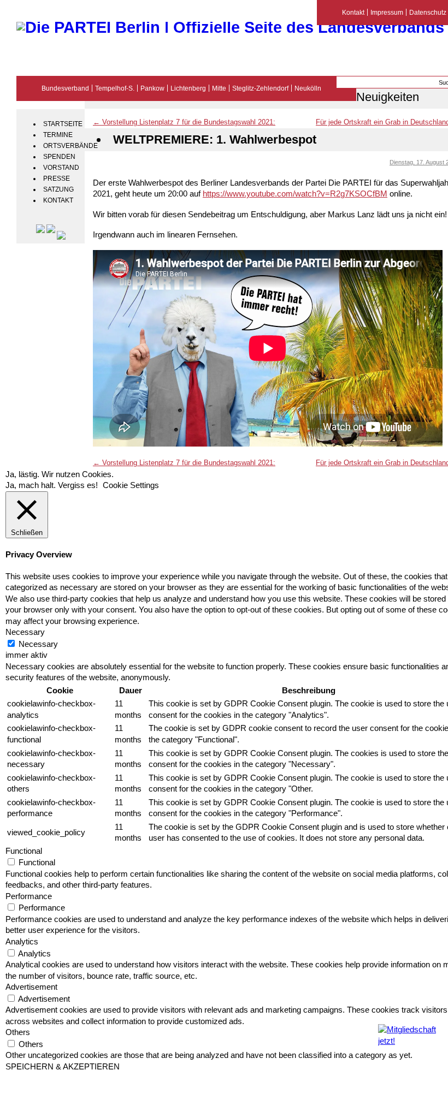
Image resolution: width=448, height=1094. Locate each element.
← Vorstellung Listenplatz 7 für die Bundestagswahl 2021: (184, 122)
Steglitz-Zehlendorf (260, 88)
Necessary (38, 644)
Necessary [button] (25, 632)
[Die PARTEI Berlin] (230, 27)
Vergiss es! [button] (78, 485)
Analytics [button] (21, 941)
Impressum (386, 12)
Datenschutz (427, 12)
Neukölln (307, 88)
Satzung (58, 189)
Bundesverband (65, 88)
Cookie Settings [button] (131, 485)
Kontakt (58, 200)
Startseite (62, 124)
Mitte (219, 88)
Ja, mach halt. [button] (30, 485)
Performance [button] (28, 896)
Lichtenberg (188, 88)
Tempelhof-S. (114, 88)
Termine (58, 135)
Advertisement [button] (31, 987)
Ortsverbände (62, 146)
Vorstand (61, 167)
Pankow (152, 88)
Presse (56, 178)
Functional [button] (23, 851)
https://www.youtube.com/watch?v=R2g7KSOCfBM (295, 193)
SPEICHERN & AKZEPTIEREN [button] (62, 1066)
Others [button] (17, 1032)
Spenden (59, 156)
